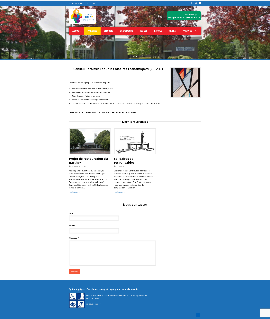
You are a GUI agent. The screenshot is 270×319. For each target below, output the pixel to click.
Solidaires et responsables (124, 160)
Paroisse (92, 31)
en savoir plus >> (93, 304)
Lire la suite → (74, 192)
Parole (158, 31)
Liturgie (108, 31)
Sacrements (126, 31)
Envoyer (74, 271)
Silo (86, 3)
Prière (172, 31)
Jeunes (143, 31)
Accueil (76, 31)
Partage (187, 31)
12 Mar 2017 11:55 (123, 166)
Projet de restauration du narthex (88, 160)
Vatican (92, 3)
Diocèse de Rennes (76, 3)
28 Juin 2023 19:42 (78, 166)
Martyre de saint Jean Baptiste (184, 17)
